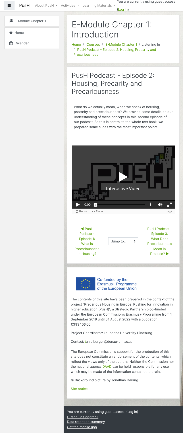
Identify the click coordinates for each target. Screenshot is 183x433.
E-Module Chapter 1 (121, 44)
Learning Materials (98, 5)
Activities (68, 5)
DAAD (107, 366)
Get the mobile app (82, 427)
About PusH (45, 5)
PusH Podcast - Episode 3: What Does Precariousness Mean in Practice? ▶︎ (160, 241)
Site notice (79, 389)
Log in (123, 9)
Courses (93, 44)
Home (76, 44)
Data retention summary (86, 422)
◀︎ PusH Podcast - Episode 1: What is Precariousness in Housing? (87, 241)
